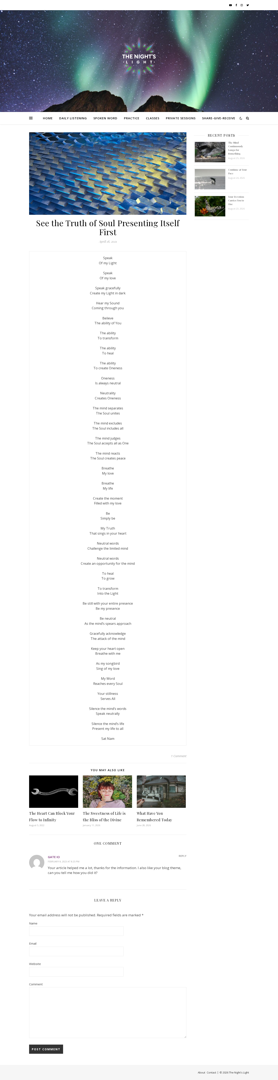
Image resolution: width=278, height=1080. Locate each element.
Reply (182, 856)
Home (48, 118)
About (201, 1072)
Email (32, 943)
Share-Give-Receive (218, 118)
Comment (36, 984)
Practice (131, 118)
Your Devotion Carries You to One (236, 200)
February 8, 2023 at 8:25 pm (63, 861)
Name (33, 923)
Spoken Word (105, 118)
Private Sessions (181, 118)
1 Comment (178, 756)
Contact (211, 1072)
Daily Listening (73, 118)
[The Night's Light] (139, 58)
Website (35, 964)
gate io (54, 857)
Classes (152, 118)
